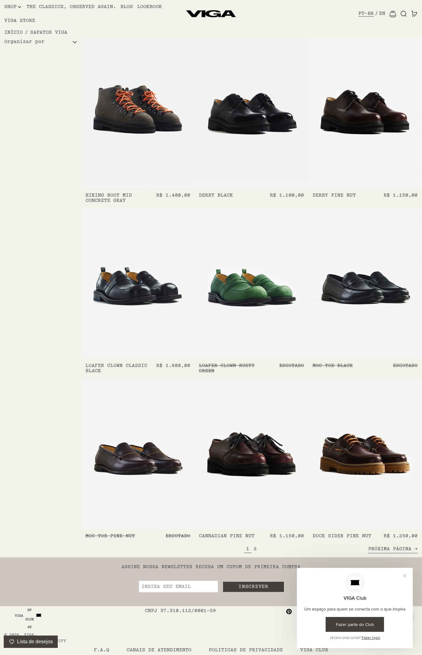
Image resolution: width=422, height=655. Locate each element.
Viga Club (314, 650)
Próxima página (389, 549)
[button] (403, 14)
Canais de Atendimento (159, 650)
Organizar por (24, 42)
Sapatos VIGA (48, 32)
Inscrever (253, 586)
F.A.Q (101, 650)
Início (13, 32)
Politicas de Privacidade (246, 650)
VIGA (29, 634)
